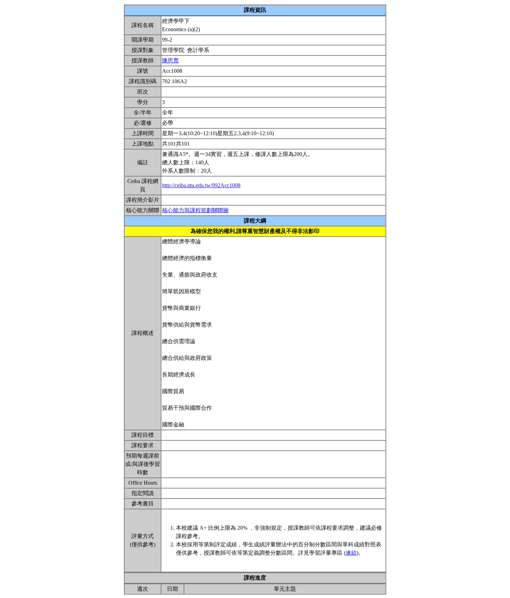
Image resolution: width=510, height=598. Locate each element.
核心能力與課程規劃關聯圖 (195, 210)
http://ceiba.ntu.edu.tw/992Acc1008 (201, 185)
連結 (351, 553)
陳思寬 (170, 60)
